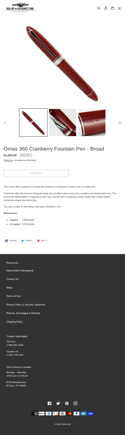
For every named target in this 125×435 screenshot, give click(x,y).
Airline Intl (66, 424)
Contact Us (13, 279)
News (10, 287)
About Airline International (20, 270)
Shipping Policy (15, 321)
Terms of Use (14, 296)
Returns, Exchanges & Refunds (23, 313)
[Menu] (119, 8)
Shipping (8, 160)
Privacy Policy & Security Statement (26, 304)
